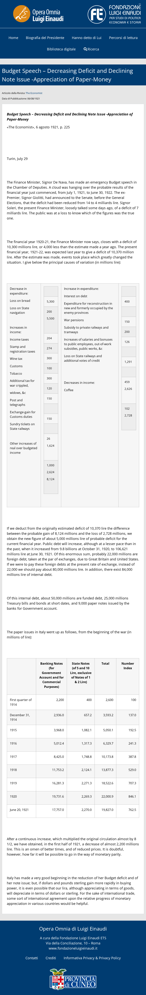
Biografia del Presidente (45, 37)
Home (13, 37)
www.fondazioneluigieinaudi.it (73, 948)
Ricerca (93, 49)
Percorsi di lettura (123, 37)
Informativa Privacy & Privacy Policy (92, 958)
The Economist (34, 93)
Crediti (51, 958)
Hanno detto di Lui (87, 37)
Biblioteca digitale (61, 49)
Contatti (31, 958)
